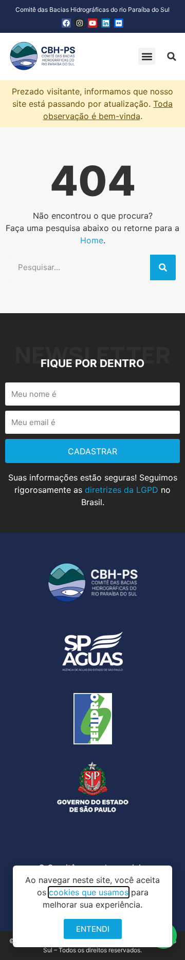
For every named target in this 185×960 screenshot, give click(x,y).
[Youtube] (92, 23)
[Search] (163, 267)
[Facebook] (66, 23)
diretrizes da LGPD (121, 490)
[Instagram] (79, 23)
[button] (146, 56)
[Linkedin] (105, 23)
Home (91, 240)
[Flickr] (118, 23)
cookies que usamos (88, 892)
